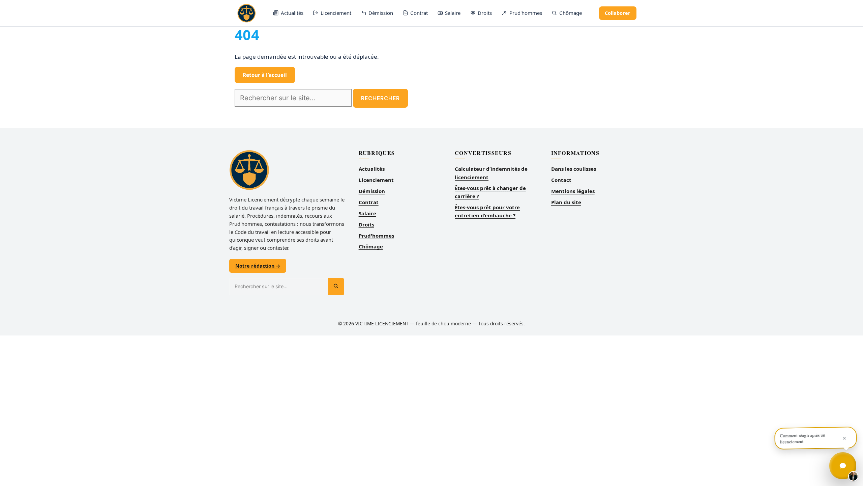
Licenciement (376, 180)
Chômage (371, 246)
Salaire (367, 213)
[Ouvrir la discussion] (842, 465)
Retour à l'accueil (265, 75)
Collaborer (617, 13)
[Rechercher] (336, 286)
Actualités (372, 168)
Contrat (369, 202)
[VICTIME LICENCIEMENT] (246, 13)
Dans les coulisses (573, 168)
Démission (372, 191)
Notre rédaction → (257, 266)
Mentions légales (573, 191)
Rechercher (380, 98)
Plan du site (566, 202)
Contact (561, 180)
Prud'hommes (376, 235)
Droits (366, 224)
